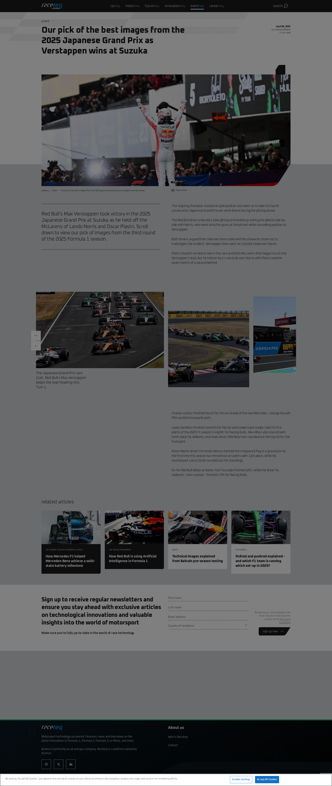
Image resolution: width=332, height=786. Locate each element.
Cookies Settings (241, 779)
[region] (166, 780)
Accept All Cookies (267, 779)
